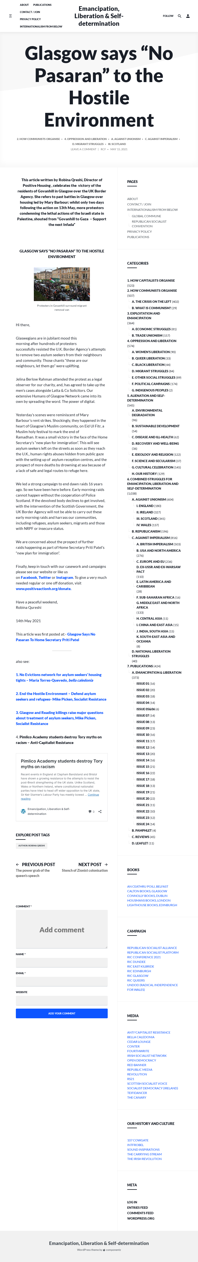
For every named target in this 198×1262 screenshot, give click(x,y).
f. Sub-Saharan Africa (155, 597)
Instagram (64, 577)
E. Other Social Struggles (153, 377)
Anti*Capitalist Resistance (148, 1032)
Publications (42, 4)
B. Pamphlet (142, 830)
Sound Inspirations (143, 1149)
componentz (113, 1249)
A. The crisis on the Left (151, 301)
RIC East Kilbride (140, 966)
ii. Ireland (145, 512)
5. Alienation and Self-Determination (146, 398)
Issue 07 (143, 715)
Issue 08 (143, 722)
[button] (188, 16)
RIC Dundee (136, 961)
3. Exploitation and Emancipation (143, 315)
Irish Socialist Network (147, 1055)
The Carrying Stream (144, 1154)
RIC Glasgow (137, 975)
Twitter (45, 577)
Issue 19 (143, 792)
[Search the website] (180, 16)
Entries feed (137, 1207)
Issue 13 (143, 754)
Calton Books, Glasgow (147, 891)
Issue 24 (143, 824)
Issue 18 (143, 786)
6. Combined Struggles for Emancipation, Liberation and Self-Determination (152, 483)
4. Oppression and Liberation (85, 139)
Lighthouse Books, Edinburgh (152, 905)
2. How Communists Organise (38, 139)
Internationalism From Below (41, 26)
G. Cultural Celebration (152, 467)
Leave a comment (83, 149)
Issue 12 (143, 747)
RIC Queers (136, 980)
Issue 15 (143, 766)
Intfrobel (135, 1145)
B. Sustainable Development (156, 426)
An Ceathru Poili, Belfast (147, 886)
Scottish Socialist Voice (147, 1083)
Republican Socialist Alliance (152, 948)
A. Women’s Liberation (151, 352)
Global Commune (146, 216)
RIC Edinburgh (139, 971)
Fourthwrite (138, 1051)
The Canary (136, 1097)
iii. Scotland (117, 144)
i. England (145, 506)
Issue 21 (143, 805)
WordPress (84, 1249)
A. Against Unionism (126, 139)
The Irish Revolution (144, 1159)
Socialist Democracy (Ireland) (152, 1088)
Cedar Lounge (139, 1041)
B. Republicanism (146, 531)
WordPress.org (140, 1218)
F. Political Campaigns (151, 384)
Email (21, 973)
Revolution (137, 1074)
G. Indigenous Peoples (150, 390)
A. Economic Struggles (151, 329)
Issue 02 (143, 690)
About (24, 4)
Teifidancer (137, 1093)
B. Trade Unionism (147, 335)
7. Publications (140, 666)
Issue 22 (143, 811)
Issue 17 (143, 779)
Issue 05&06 (146, 709)
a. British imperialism (155, 544)
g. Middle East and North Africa (158, 605)
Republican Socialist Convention (149, 224)
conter (133, 1046)
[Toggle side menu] (10, 16)
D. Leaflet (140, 843)
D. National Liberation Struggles (151, 653)
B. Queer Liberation (148, 358)
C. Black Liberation (148, 364)
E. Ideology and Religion (152, 454)
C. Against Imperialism (161, 139)
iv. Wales (144, 525)
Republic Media (139, 1069)
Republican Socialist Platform (153, 952)
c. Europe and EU (151, 561)
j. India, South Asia (152, 631)
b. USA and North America (159, 550)
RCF (103, 149)
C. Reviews (140, 837)
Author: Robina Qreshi (31, 845)
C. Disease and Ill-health (152, 437)
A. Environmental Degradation (147, 412)
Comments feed (140, 1213)
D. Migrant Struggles (88, 144)
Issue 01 (143, 683)
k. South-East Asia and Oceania (156, 639)
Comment (24, 906)
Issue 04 (143, 702)
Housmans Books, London (149, 900)
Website (21, 992)
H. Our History (144, 473)
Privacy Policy (30, 19)
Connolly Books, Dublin (147, 895)
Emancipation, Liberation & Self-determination (99, 16)
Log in (132, 1202)
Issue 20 (143, 798)
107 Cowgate (137, 1140)
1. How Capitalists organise (151, 280)
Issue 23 (143, 817)
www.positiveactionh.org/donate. (43, 588)
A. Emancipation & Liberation (156, 672)
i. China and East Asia (155, 625)
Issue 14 (143, 760)
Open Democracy (141, 1060)
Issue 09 (143, 728)
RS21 (130, 1079)
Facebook (29, 577)
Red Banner (136, 1065)
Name (21, 954)
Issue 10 (143, 734)
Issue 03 (143, 696)
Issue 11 (143, 741)
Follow (168, 15)
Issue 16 (143, 773)
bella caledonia (140, 1037)
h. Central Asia (149, 618)
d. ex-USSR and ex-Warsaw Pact (159, 569)
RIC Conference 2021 (144, 957)
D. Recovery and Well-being (155, 443)
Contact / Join (30, 12)
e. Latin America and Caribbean (154, 584)
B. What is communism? (151, 308)
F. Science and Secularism (153, 461)
